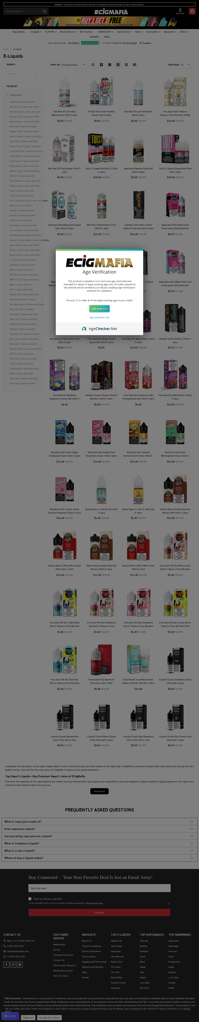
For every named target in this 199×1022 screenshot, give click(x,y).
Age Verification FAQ (99, 317)
